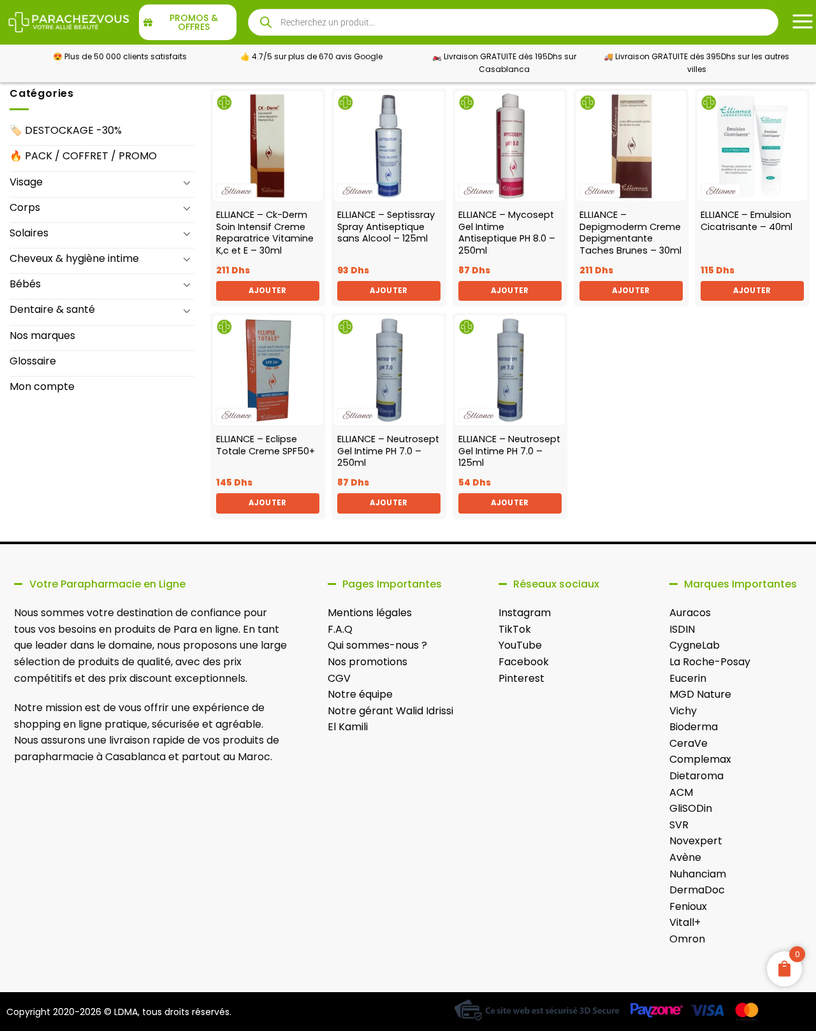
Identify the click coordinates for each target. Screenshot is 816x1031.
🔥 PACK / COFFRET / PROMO (83, 155)
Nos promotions (367, 661)
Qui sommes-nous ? (377, 645)
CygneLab (694, 645)
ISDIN (682, 629)
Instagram (525, 612)
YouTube (520, 645)
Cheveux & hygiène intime (74, 258)
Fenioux (688, 906)
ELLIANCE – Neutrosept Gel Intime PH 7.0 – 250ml (388, 451)
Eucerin (687, 678)
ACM (681, 792)
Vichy (683, 710)
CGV (339, 678)
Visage (26, 182)
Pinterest (521, 678)
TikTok (515, 629)
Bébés (25, 284)
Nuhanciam (697, 874)
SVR (678, 825)
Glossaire (33, 361)
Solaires (29, 233)
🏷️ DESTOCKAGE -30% (66, 130)
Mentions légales (370, 612)
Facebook (524, 661)
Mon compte (42, 386)
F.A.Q (340, 629)
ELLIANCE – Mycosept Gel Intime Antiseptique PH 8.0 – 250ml (506, 233)
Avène (685, 857)
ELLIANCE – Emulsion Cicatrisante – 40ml (746, 221)
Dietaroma (696, 775)
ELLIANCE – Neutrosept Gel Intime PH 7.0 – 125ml (509, 451)
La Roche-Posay (709, 661)
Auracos (690, 612)
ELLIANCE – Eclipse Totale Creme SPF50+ (265, 445)
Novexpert (695, 840)
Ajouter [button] (267, 290)
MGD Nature (700, 694)
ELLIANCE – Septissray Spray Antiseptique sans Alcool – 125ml (386, 227)
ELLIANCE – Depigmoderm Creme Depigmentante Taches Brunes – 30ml (630, 233)
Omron (687, 939)
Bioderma (693, 726)
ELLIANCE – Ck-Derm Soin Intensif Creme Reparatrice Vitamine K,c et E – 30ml (265, 233)
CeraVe (688, 743)
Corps (25, 207)
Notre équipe (360, 694)
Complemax (700, 759)
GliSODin (690, 808)
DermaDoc (697, 890)
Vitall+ (685, 922)
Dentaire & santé (52, 309)
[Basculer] (186, 182)
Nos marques (42, 335)
